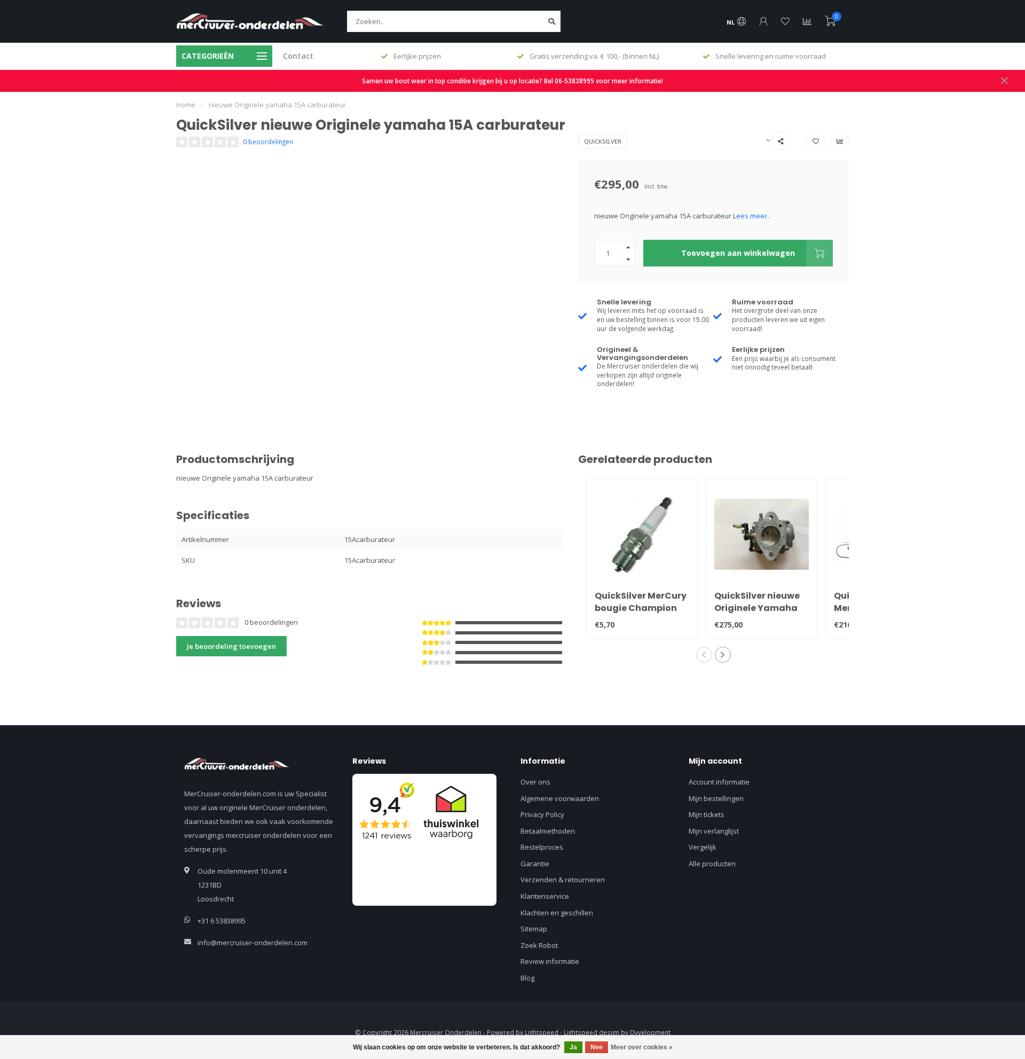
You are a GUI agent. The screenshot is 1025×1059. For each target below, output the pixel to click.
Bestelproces (542, 847)
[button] (704, 655)
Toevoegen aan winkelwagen (738, 253)
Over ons (535, 782)
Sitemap (534, 929)
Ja (573, 1047)
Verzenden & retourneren (563, 879)
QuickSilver (602, 141)
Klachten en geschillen (557, 912)
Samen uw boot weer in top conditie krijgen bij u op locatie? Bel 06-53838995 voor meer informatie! (512, 80)
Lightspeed (541, 1032)
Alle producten (712, 863)
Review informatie (550, 961)
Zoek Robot (539, 945)
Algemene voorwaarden (560, 798)
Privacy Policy (542, 814)
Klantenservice (545, 896)
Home (185, 104)
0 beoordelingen (268, 141)
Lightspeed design (591, 1032)
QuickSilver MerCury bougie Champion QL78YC (641, 608)
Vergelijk (702, 847)
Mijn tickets (706, 814)
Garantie (535, 863)
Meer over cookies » (642, 1047)
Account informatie (719, 782)
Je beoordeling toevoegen (231, 646)
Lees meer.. (751, 216)
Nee (596, 1047)
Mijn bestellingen (716, 798)
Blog (527, 978)
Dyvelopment (650, 1032)
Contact (298, 56)
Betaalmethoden (548, 831)
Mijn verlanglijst (714, 831)
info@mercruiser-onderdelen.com (253, 942)
